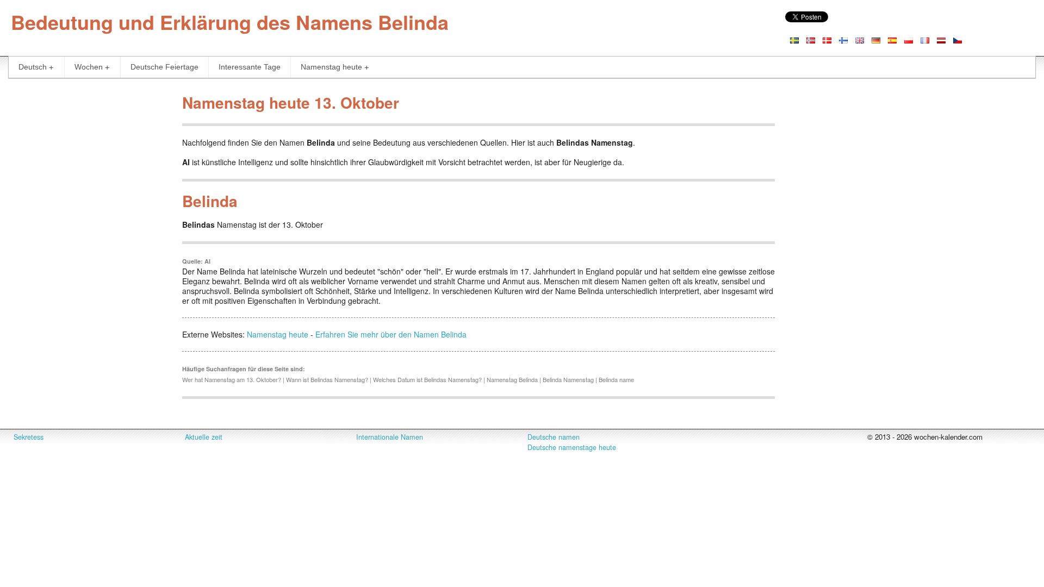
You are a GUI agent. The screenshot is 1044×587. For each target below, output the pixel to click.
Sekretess (29, 437)
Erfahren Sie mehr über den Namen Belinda (391, 334)
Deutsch (32, 67)
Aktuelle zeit (203, 437)
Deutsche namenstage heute (571, 447)
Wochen (88, 67)
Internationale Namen (389, 437)
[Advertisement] (87, 252)
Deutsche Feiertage (164, 67)
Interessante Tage (250, 67)
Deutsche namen (553, 437)
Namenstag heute (331, 67)
